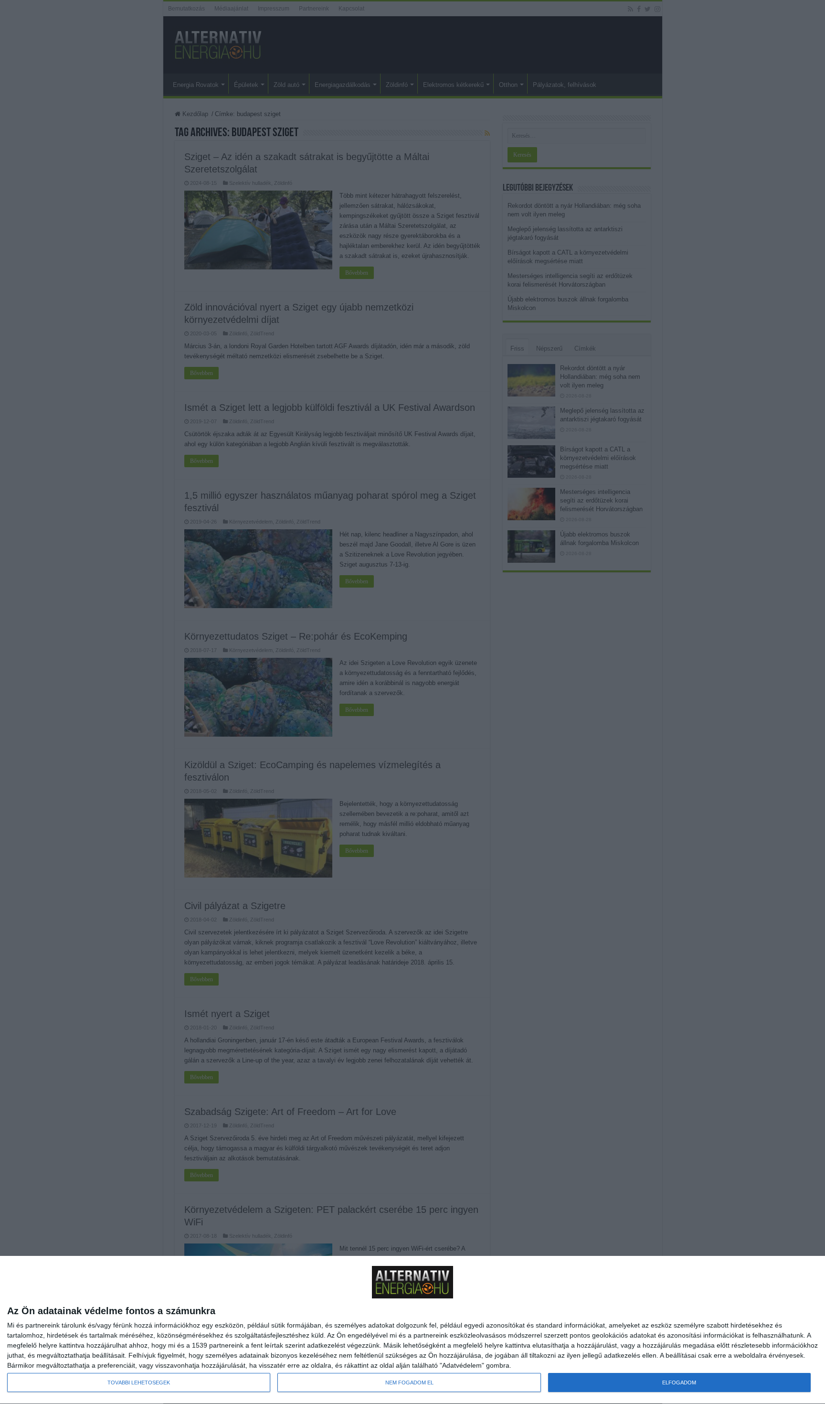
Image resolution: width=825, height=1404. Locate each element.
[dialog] (412, 1330)
